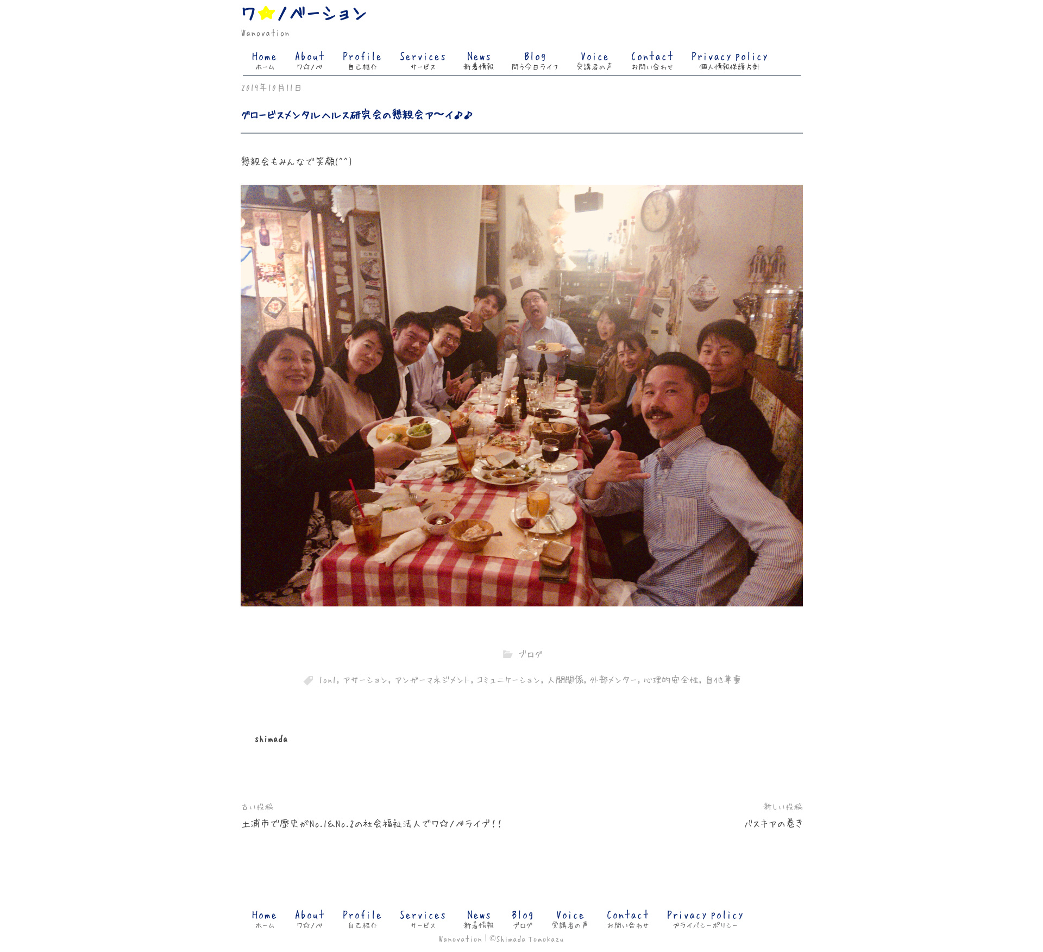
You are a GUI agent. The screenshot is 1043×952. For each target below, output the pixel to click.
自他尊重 (723, 679)
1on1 (327, 679)
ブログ (530, 653)
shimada (271, 738)
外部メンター (613, 679)
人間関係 (564, 679)
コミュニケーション (508, 679)
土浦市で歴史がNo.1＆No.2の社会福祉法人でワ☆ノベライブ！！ (371, 823)
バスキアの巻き (773, 823)
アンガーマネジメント (432, 679)
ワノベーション (304, 11)
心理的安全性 (671, 679)
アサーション (365, 679)
